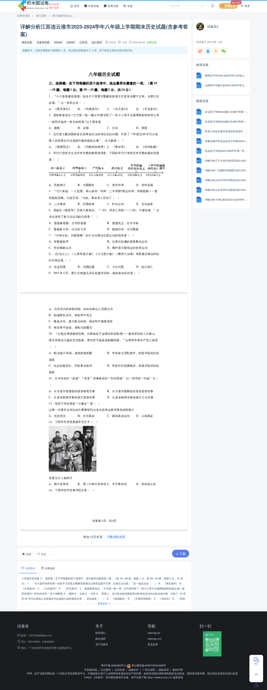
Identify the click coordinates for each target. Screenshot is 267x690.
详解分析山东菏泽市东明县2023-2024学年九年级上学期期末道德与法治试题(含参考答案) (227, 180)
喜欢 (43, 554)
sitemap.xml (154, 638)
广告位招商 (148, 669)
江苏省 (83, 42)
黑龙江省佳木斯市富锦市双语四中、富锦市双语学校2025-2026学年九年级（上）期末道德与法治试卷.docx (227, 131)
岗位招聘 (100, 638)
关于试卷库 (101, 644)
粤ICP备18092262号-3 (114, 665)
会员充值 (120, 669)
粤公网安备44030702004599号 (148, 665)
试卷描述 (49, 568)
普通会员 (231, 5)
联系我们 (100, 633)
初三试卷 (41, 15)
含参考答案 (43, 42)
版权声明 (178, 669)
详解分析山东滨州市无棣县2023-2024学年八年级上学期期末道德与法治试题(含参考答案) (227, 190)
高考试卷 (112, 6)
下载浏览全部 (115, 536)
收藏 (28, 554)
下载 (182, 553)
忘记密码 (106, 669)
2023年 (71, 42)
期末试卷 (27, 42)
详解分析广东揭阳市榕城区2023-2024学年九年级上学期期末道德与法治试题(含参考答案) (227, 170)
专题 (129, 6)
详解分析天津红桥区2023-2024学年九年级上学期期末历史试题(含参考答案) (227, 199)
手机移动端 (90, 669)
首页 (76, 6)
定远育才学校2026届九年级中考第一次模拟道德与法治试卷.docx (227, 112)
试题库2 (212, 26)
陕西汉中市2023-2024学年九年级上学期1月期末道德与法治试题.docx (227, 75)
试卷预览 (29, 568)
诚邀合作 (133, 669)
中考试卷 (93, 6)
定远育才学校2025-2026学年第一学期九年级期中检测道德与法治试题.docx (227, 151)
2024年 (58, 42)
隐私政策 (164, 669)
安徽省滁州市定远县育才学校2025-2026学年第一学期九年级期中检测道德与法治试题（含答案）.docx (227, 141)
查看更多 (103, 603)
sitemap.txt (154, 633)
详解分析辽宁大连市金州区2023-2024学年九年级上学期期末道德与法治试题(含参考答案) (227, 160)
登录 (247, 6)
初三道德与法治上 (63, 15)
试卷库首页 (23, 15)
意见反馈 (153, 644)
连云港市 (97, 42)
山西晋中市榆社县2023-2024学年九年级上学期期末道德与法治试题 (227, 85)
